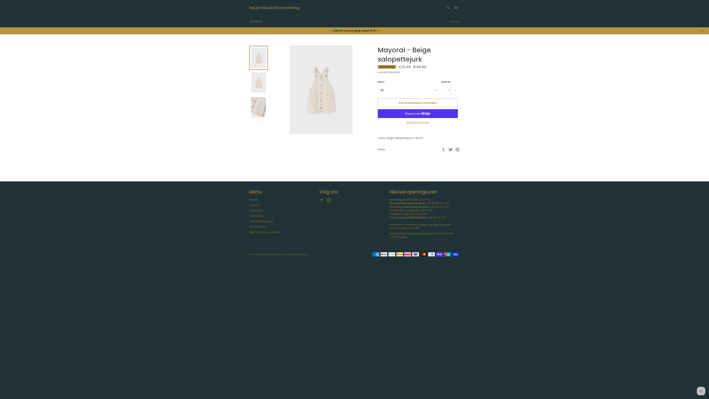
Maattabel (256, 210)
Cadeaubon (257, 216)
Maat (381, 82)
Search (253, 200)
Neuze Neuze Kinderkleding (274, 7)
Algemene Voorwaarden (264, 232)
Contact (254, 205)
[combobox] (448, 8)
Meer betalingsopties (417, 122)
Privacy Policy (258, 227)
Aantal (446, 82)
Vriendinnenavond (261, 221)
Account (455, 21)
